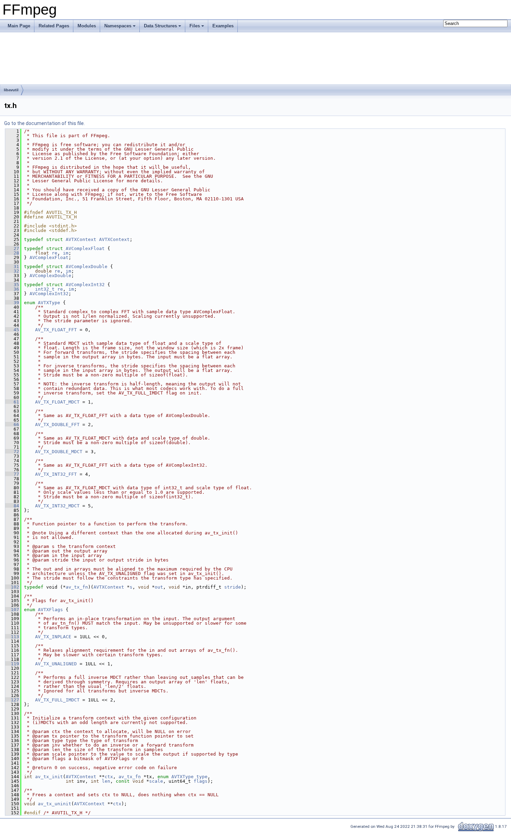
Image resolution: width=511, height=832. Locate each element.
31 (12, 266)
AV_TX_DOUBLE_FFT (57, 424)
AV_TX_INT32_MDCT (57, 505)
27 (12, 248)
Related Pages (54, 25)
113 (12, 636)
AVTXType (49, 302)
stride (232, 587)
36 (12, 289)
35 (12, 284)
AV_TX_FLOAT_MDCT (57, 402)
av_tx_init (49, 776)
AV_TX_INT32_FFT (56, 474)
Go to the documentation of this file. (44, 123)
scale (156, 781)
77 (12, 474)
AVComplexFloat (85, 248)
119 (12, 663)
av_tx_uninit (54, 803)
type (202, 776)
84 (12, 505)
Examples (223, 25)
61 (12, 402)
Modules (87, 25)
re (54, 253)
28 (12, 253)
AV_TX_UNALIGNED (56, 663)
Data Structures (160, 25)
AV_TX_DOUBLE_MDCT (58, 451)
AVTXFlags (50, 609)
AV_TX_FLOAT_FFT (56, 329)
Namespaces (117, 25)
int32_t (45, 289)
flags (201, 781)
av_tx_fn (77, 587)
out (159, 587)
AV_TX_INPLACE (53, 636)
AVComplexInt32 (85, 284)
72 (12, 451)
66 (12, 424)
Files (194, 25)
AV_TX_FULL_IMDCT (57, 699)
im (65, 253)
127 (12, 699)
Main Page (19, 25)
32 (12, 271)
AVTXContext (81, 239)
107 (12, 609)
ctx (109, 776)
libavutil (11, 90)
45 (12, 329)
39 (12, 302)
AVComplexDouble (86, 266)
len (106, 781)
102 (12, 587)
